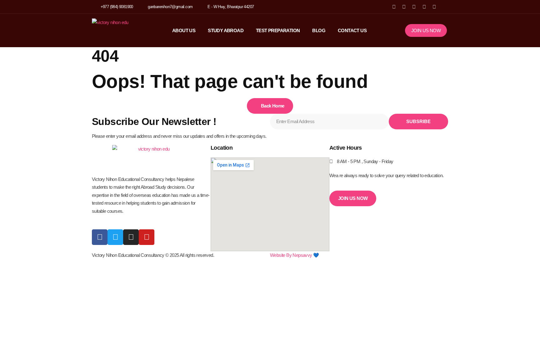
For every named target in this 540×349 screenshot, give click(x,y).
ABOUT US (183, 30)
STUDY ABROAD (225, 30)
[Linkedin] (434, 6)
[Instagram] (424, 6)
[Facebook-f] (100, 237)
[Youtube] (146, 237)
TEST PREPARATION (278, 30)
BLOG (318, 30)
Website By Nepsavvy (291, 255)
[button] (443, 7)
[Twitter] (115, 237)
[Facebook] (393, 6)
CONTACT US (352, 30)
